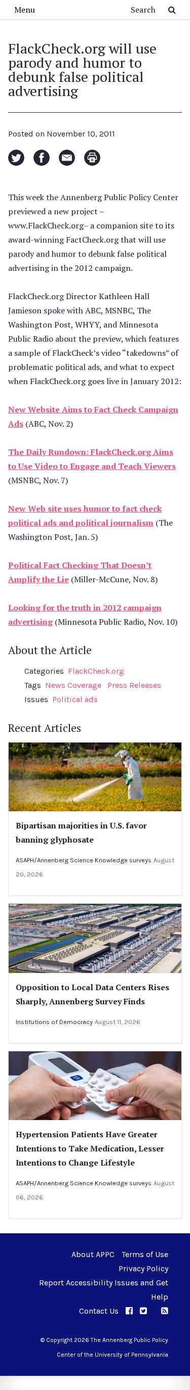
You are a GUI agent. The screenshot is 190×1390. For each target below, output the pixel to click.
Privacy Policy (143, 1268)
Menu (24, 9)
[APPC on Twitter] (143, 1311)
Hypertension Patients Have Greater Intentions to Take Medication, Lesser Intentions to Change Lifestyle (90, 1148)
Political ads (75, 699)
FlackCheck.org (96, 671)
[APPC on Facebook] (129, 1311)
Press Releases (134, 685)
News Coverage (73, 685)
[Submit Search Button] (172, 9)
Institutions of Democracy (54, 1022)
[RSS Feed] (164, 1311)
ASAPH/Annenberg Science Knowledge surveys (83, 860)
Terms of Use (145, 1254)
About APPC (93, 1254)
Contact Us (99, 1311)
